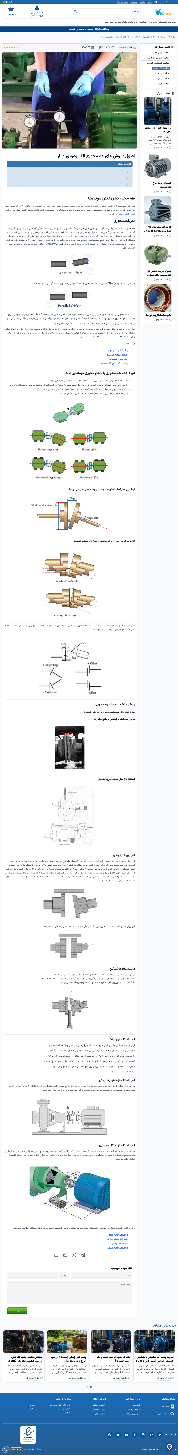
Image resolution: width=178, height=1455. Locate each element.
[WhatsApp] (74, 1255)
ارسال (17, 1311)
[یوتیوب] (118, 1435)
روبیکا (12, 1434)
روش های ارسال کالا (133, 1414)
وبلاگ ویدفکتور (99, 1414)
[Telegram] (83, 1255)
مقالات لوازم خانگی (160, 52)
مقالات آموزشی (162, 83)
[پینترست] (110, 1435)
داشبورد (142, 2)
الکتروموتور (66, 1409)
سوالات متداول (163, 1414)
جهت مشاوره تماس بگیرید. (167, 2)
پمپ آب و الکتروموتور (167, 22)
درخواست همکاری (99, 1409)
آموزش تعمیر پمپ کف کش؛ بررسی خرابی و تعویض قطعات (25, 1359)
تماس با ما (165, 1406)
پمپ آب (32, 1405)
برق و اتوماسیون (145, 22)
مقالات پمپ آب (162, 73)
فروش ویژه (109, 22)
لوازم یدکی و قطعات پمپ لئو (126, 22)
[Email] (65, 1255)
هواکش (32, 1409)
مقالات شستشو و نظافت (158, 63)
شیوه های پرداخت (134, 1409)
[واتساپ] (151, 1435)
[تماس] (5, 1441)
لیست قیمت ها (122, 2)
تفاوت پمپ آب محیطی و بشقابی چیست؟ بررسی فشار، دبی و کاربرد (155, 1359)
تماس (12, 1441)
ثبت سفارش (136, 1405)
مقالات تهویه (163, 78)
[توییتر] (160, 1435)
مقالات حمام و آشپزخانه (158, 58)
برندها (150, 2)
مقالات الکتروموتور (125, 47)
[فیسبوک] (135, 1435)
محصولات (134, 2)
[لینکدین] (126, 1435)
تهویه (155, 22)
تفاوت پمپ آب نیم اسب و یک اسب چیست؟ (113, 1359)
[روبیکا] (5, 1434)
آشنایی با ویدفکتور (98, 1405)
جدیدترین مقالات (164, 1325)
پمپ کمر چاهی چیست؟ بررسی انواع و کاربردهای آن (68, 1359)
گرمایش (67, 1413)
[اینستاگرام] (143, 1435)
